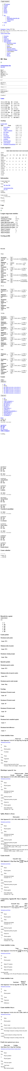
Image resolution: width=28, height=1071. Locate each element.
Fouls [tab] (8, 54)
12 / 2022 (12, 391)
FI (4, 25)
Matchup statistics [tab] (11, 48)
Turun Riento (7, 137)
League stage (7, 33)
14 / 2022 (12, 392)
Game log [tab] (6, 39)
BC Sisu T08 (7, 185)
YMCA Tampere (8, 130)
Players (5, 11)
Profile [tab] (5, 37)
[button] (14, 427)
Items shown (4, 618)
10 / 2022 (12, 390)
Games (5, 7)
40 (4, 630)
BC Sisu (6, 134)
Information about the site (13, 18)
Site (5, 15)
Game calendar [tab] (7, 40)
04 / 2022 (12, 387)
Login (5, 22)
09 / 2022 (12, 388)
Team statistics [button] (7, 41)
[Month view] (1, 557)
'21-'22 (11, 258)
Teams (5, 9)
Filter (2, 380)
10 (4, 624)
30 (4, 628)
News (8, 16)
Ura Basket (6, 135)
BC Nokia (6, 132)
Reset (2, 418)
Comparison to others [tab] (12, 50)
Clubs (5, 8)
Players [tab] (8, 55)
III (11, 260)
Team (2, 33)
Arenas (5, 12)
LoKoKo (6, 139)
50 (4, 631)
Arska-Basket (7, 142)
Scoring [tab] (9, 53)
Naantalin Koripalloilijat (9, 144)
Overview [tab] (6, 36)
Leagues (6, 5)
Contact (9, 21)
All (4, 384)
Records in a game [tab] (11, 43)
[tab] (14, 427)
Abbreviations (10, 19)
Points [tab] (8, 46)
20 (4, 626)
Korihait (6, 129)
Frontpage (3, 29)
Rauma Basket (7, 141)
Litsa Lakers (7, 127)
